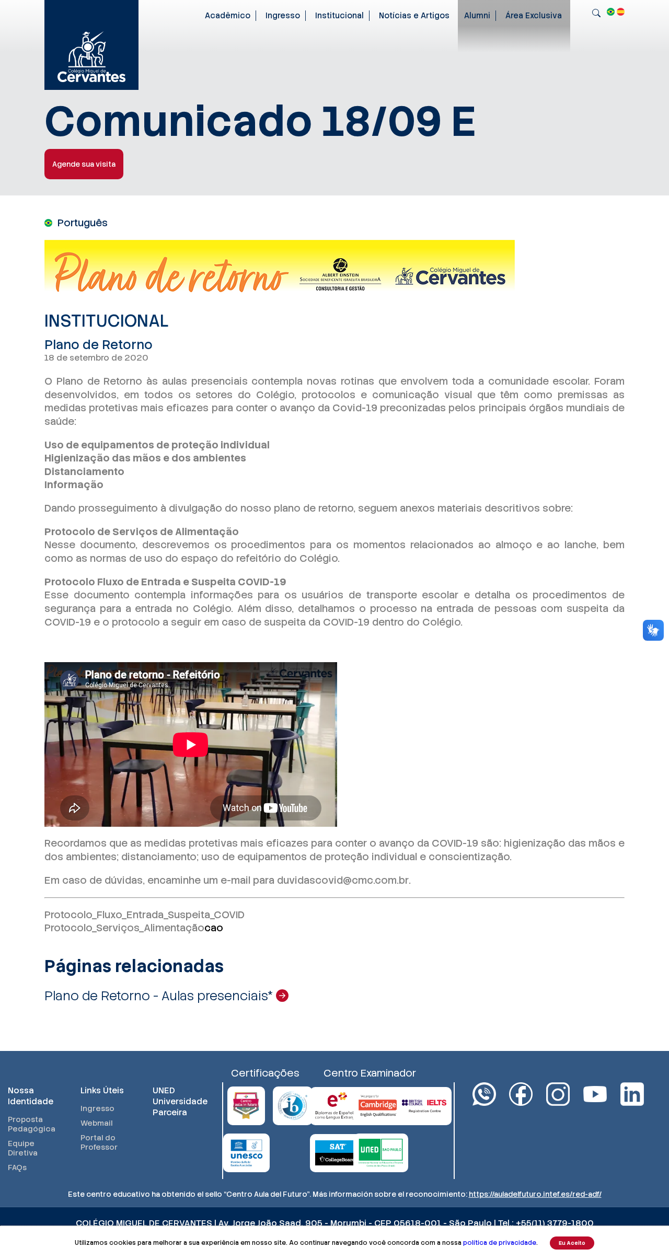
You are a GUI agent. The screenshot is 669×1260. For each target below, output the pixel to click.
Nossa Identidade (30, 1096)
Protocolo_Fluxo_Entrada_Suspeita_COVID (144, 914)
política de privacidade (499, 1243)
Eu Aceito (572, 1243)
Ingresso (283, 15)
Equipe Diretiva (23, 1148)
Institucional (339, 15)
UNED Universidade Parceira (178, 1101)
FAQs (17, 1167)
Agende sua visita (84, 164)
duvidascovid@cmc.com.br (343, 880)
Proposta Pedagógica (31, 1124)
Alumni (477, 15)
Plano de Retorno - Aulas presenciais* (160, 996)
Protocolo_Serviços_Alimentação (124, 927)
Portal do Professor (99, 1142)
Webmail (96, 1123)
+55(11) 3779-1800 (555, 1223)
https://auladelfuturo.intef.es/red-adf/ (535, 1194)
